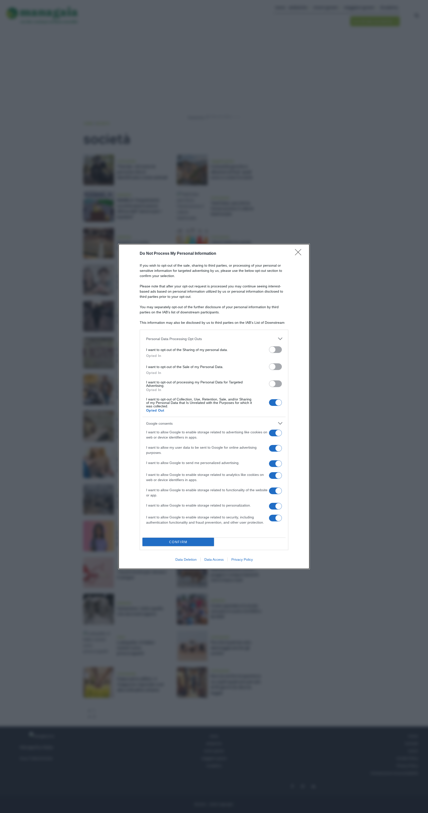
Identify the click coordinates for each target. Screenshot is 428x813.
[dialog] (214, 406)
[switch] (275, 349)
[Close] (299, 253)
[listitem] (214, 338)
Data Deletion (186, 559)
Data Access (214, 559)
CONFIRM (178, 542)
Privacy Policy (242, 559)
